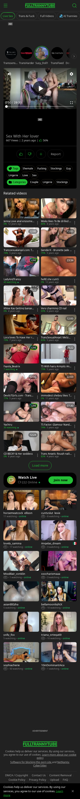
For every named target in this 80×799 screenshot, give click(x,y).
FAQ (65, 780)
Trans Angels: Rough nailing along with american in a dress (56, 454)
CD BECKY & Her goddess (18, 454)
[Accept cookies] (73, 791)
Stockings (62, 182)
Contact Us (39, 775)
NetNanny (63, 762)
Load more (40, 465)
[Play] (40, 88)
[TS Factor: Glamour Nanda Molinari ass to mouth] (59, 415)
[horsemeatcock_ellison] (21, 504)
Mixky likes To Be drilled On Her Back (56, 221)
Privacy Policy (37, 780)
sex (34, 175)
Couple (34, 182)
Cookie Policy (17, 780)
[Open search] (74, 5)
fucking (41, 168)
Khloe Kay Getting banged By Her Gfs (18, 308)
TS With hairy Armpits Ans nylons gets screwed (56, 366)
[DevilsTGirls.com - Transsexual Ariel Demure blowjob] (21, 386)
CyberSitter (40, 765)
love (25, 175)
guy (68, 168)
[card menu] (37, 222)
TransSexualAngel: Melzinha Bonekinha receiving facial (56, 337)
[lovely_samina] (21, 534)
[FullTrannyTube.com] (40, 5)
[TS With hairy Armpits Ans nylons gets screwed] (59, 357)
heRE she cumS (50, 279)
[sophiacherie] (21, 656)
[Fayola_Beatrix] (21, 357)
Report (56, 154)
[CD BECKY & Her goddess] (21, 444)
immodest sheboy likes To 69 (56, 395)
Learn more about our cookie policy (57, 756)
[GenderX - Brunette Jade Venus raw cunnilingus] (59, 241)
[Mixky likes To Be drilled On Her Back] (59, 212)
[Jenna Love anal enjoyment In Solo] (21, 212)
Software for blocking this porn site (31, 762)
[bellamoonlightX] (59, 595)
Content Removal (60, 775)
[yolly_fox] (21, 626)
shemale (28, 168)
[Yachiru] (21, 415)
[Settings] (71, 74)
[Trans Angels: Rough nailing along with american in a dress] (59, 444)
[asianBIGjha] (21, 595)
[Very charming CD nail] (59, 299)
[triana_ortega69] (59, 626)
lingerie (13, 175)
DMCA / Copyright (16, 775)
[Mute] (9, 74)
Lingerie (47, 182)
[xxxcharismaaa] (59, 565)
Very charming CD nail (54, 308)
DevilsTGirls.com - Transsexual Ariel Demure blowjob (19, 395)
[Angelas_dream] (59, 534)
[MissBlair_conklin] (21, 565)
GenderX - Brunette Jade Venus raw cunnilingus (56, 250)
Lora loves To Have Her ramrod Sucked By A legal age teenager (19, 337)
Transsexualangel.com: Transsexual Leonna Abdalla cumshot (19, 250)
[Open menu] (5, 5)
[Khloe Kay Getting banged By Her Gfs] (21, 299)
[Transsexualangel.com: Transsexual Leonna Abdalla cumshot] (21, 241)
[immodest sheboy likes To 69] (59, 386)
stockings (56, 168)
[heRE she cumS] (59, 270)
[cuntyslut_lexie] (59, 504)
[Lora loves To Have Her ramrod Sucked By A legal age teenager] (21, 328)
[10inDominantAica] (59, 656)
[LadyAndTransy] (21, 270)
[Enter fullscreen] (71, 102)
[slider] (40, 106)
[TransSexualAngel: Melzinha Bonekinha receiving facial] (59, 328)
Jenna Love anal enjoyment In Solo (19, 221)
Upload (54, 780)
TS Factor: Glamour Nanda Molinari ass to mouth (56, 424)
